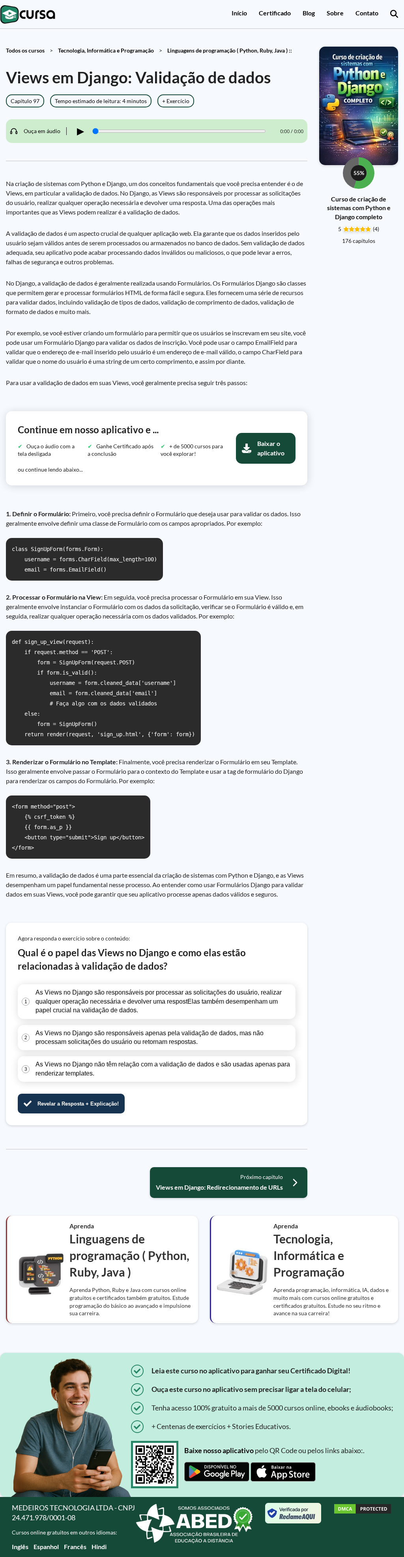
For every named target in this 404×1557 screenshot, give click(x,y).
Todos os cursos (25, 50)
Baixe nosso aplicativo (219, 1450)
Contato (366, 13)
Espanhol (46, 1546)
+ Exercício (175, 101)
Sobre (335, 13)
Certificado (275, 13)
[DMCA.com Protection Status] (362, 1527)
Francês (75, 1546)
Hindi (99, 1546)
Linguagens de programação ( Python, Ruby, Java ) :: (229, 50)
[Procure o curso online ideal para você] (394, 14)
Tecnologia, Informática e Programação (106, 50)
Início (239, 13)
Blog (309, 13)
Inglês (20, 1546)
